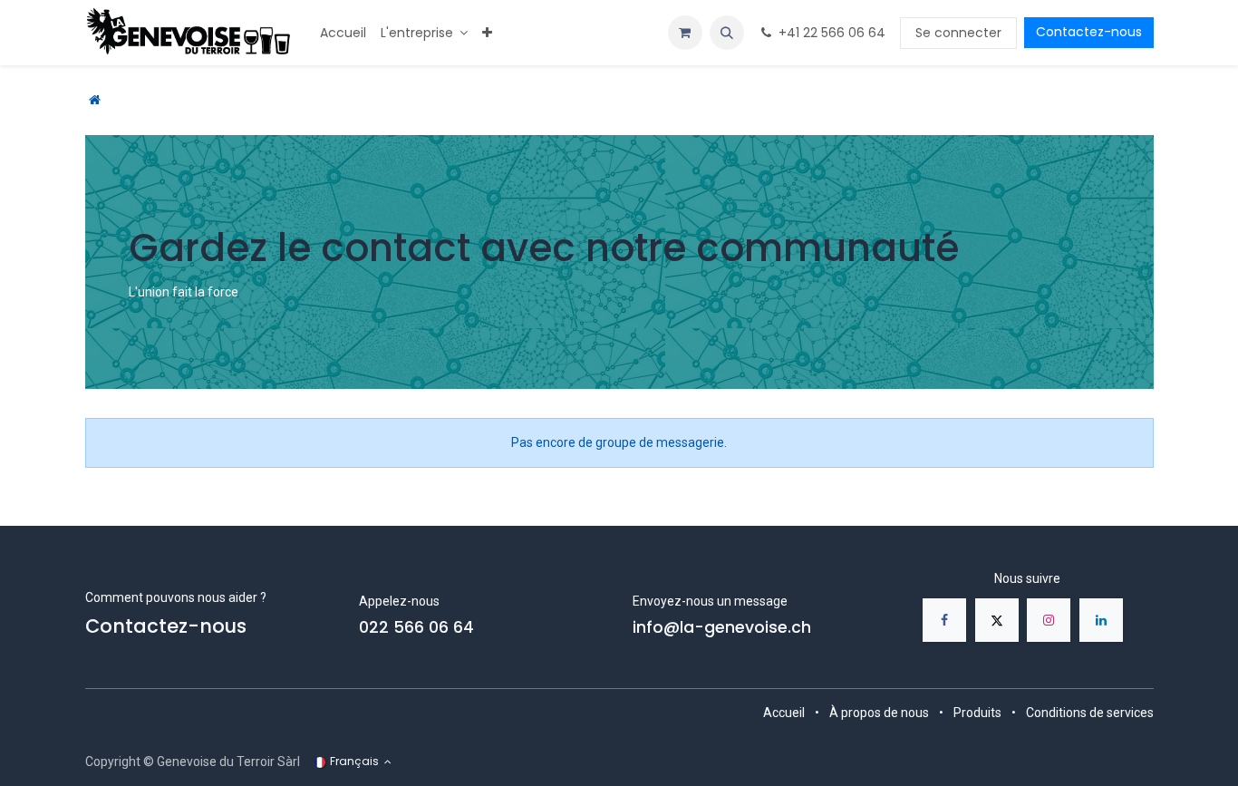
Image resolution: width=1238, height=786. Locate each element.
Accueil (784, 712)
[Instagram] (1048, 620)
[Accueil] (95, 99)
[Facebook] (944, 620)
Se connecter (958, 33)
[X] (997, 620)
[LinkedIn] (1101, 620)
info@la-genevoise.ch (722, 627)
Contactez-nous (1089, 32)
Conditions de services (1090, 712)
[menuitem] (343, 33)
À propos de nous (879, 712)
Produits (977, 712)
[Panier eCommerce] (685, 32)
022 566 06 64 (416, 627)
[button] (727, 32)
